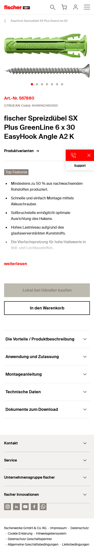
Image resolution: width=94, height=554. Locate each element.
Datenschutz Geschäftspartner (30, 539)
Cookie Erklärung (20, 533)
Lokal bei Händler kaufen (47, 290)
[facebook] (34, 506)
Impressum (58, 528)
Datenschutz (79, 528)
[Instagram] (7, 506)
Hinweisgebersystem (51, 533)
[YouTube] (25, 506)
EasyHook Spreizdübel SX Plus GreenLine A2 (39, 21)
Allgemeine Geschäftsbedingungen (33, 544)
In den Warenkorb (47, 308)
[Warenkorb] (64, 7)
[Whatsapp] (43, 506)
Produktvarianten (19, 150)
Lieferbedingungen (75, 544)
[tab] (32, 84)
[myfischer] (75, 7)
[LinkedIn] (16, 506)
